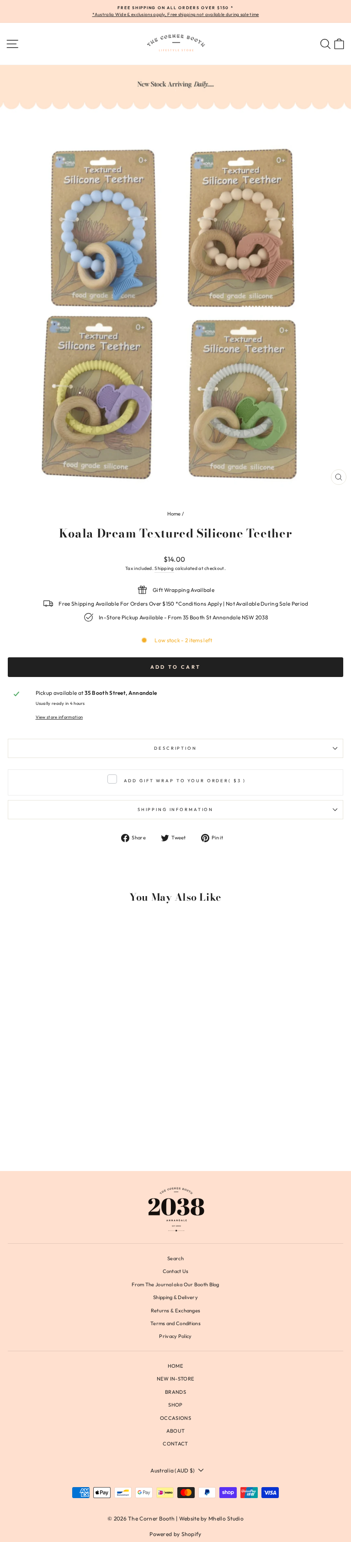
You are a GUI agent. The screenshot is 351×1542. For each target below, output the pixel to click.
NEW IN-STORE (176, 1378)
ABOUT (175, 1431)
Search (175, 1258)
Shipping (164, 568)
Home (174, 513)
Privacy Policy (175, 1336)
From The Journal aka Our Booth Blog (175, 1284)
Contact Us (176, 1271)
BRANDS (175, 1392)
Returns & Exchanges (176, 1310)
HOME (175, 1366)
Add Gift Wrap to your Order (185, 780)
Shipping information (175, 809)
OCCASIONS (175, 1418)
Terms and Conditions (175, 1323)
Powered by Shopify (175, 1534)
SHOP (175, 1405)
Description (175, 748)
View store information (59, 717)
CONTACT (175, 1443)
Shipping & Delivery (175, 1297)
